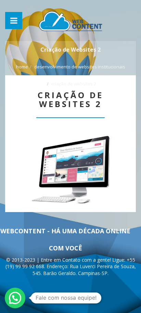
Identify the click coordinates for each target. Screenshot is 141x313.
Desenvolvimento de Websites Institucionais (79, 67)
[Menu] (13, 20)
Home (22, 67)
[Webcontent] (70, 20)
